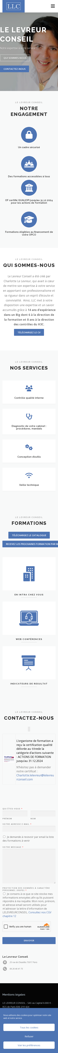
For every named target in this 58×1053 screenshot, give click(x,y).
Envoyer (29, 940)
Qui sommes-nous (15, 57)
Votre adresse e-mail (17, 824)
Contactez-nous (14, 68)
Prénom (7, 818)
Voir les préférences (29, 1045)
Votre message (13, 847)
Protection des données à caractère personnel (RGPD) (26, 889)
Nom (33, 818)
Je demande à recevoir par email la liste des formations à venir (28, 838)
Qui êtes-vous (12, 809)
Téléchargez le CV (29, 332)
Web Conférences (29, 639)
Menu (52, 6)
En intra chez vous (29, 594)
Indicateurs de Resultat (29, 683)
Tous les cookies (29, 1027)
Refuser (29, 1036)
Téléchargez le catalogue (29, 535)
